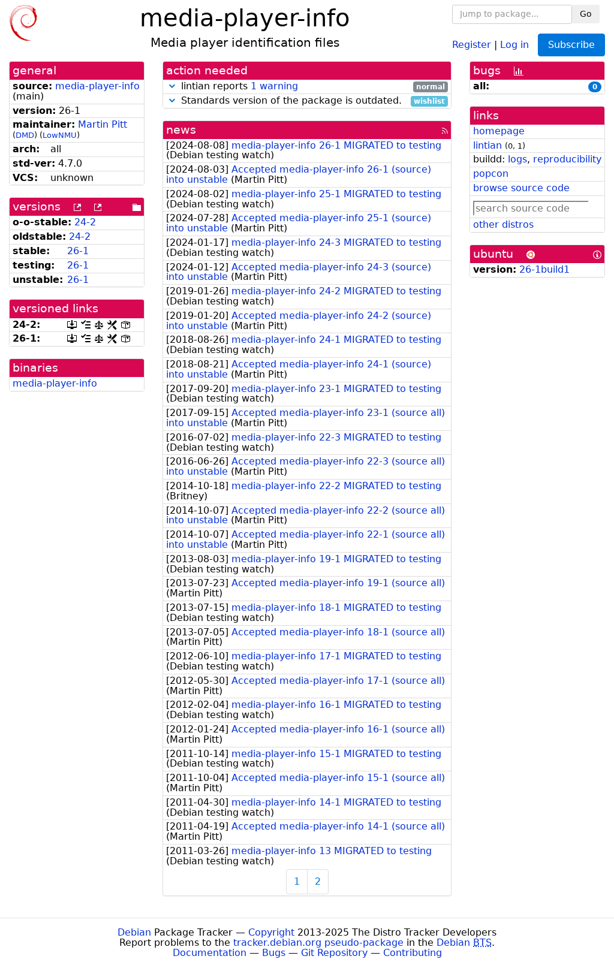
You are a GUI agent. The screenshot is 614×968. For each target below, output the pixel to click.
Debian (134, 932)
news (181, 130)
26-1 (78, 251)
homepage (499, 131)
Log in (514, 44)
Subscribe (571, 44)
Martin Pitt (102, 124)
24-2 (85, 222)
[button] (172, 86)
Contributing (412, 952)
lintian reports (311, 87)
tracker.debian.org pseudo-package (318, 942)
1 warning (274, 86)
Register (471, 44)
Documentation (209, 952)
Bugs (273, 952)
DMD (25, 135)
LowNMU (60, 135)
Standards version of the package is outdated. (311, 101)
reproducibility (567, 159)
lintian (487, 145)
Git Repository (334, 952)
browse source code (521, 188)
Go (586, 14)
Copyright (271, 932)
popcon (490, 173)
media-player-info (97, 86)
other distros (503, 224)
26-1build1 (544, 269)
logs (517, 159)
